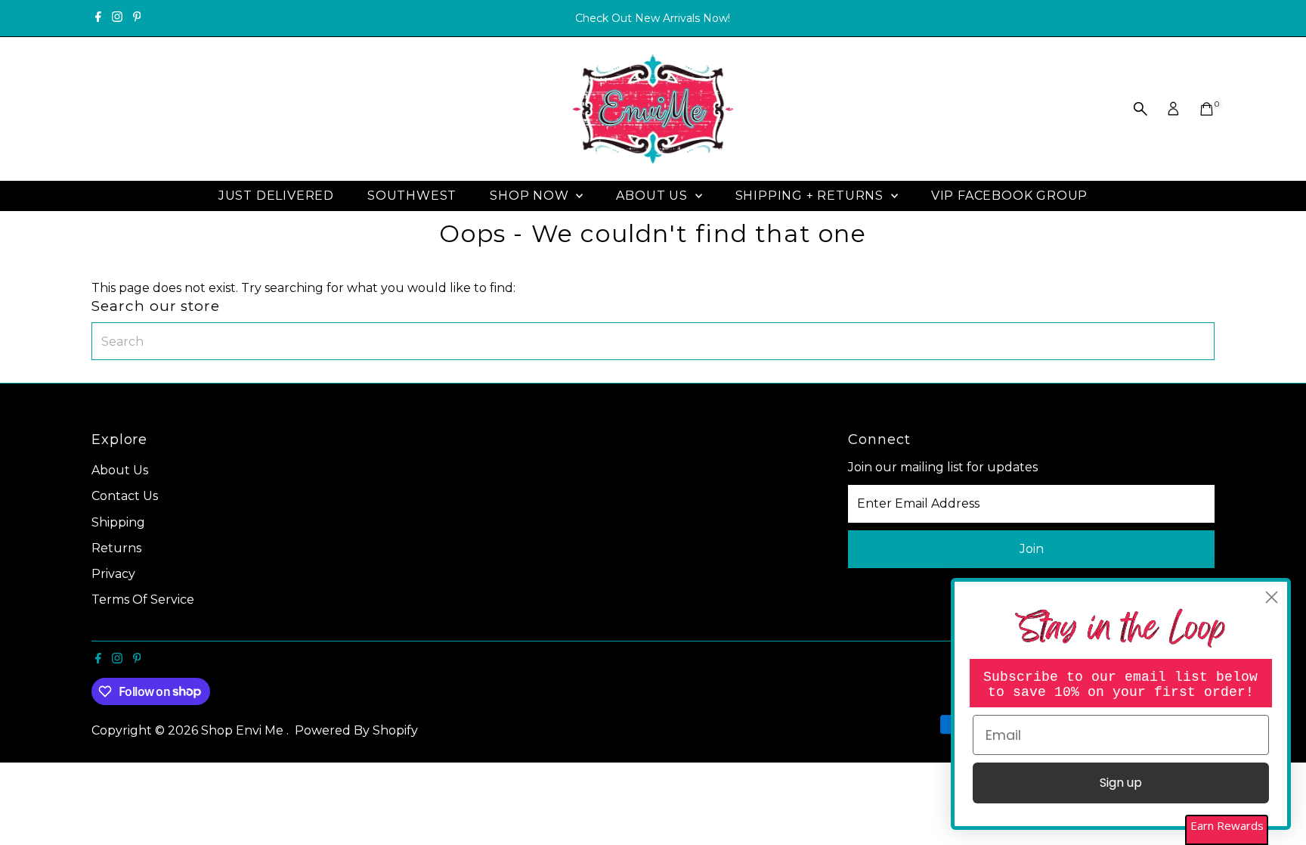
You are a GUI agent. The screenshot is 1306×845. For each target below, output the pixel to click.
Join (1032, 549)
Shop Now (531, 195)
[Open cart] (1207, 109)
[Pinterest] (137, 18)
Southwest (411, 195)
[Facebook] (98, 18)
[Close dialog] (1271, 597)
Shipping (118, 522)
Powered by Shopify (356, 730)
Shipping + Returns (811, 195)
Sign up (1121, 782)
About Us (653, 195)
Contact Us (124, 496)
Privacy (113, 574)
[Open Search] (1140, 109)
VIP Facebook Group (1009, 195)
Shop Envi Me (243, 730)
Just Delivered (276, 195)
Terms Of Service (142, 599)
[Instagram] (117, 18)
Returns (116, 548)
